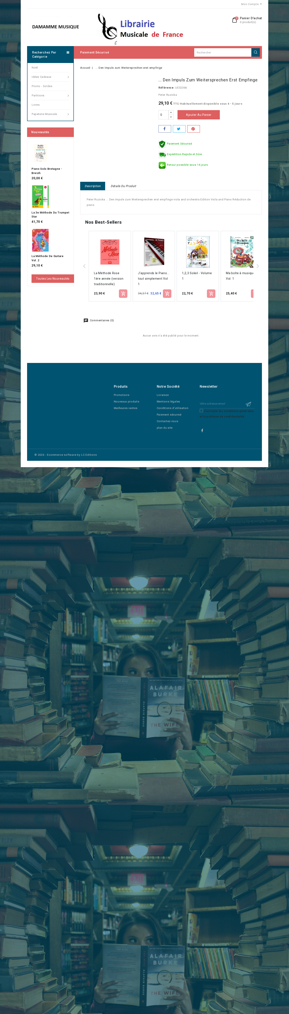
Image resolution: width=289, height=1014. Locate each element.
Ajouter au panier (199, 114)
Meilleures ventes (126, 408)
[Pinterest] (193, 128)
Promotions (121, 395)
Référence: (166, 87)
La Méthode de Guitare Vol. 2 (48, 258)
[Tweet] (179, 128)
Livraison (163, 395)
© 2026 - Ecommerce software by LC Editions (65, 454)
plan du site (165, 427)
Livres (36, 104)
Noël (35, 67)
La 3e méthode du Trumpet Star (50, 214)
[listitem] (110, 266)
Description (93, 186)
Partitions (38, 95)
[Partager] (165, 128)
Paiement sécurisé (94, 52)
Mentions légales (168, 401)
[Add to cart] (123, 293)
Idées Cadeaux (41, 76)
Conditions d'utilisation (173, 408)
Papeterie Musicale (44, 114)
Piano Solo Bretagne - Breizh (47, 171)
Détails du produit (123, 186)
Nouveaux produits (126, 401)
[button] (84, 266)
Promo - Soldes (42, 86)
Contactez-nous (167, 421)
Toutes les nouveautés (53, 278)
